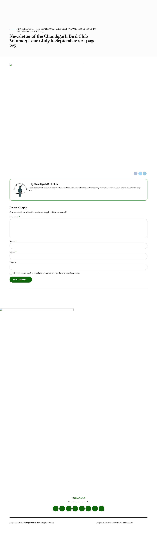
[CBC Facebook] (56, 508)
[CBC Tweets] (62, 508)
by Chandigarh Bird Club (44, 184)
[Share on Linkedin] (145, 173)
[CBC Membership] (101, 508)
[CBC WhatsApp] (75, 508)
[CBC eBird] (82, 508)
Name (13, 241)
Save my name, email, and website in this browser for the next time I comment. (47, 273)
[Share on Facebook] (136, 173)
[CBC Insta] (69, 508)
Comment (15, 217)
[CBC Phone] (95, 508)
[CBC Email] (88, 508)
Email (13, 252)
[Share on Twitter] (140, 173)
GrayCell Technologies (124, 522)
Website (13, 262)
